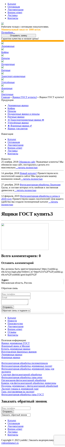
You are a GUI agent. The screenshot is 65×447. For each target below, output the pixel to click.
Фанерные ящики (10, 357)
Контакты (13, 18)
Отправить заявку (18, 35)
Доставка (13, 15)
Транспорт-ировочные (13, 76)
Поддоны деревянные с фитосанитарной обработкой (29, 386)
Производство (15, 323)
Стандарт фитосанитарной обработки (21, 374)
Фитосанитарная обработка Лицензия (40, 184)
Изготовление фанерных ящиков (19, 351)
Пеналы (5, 58)
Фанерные (6, 88)
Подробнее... (8, 32)
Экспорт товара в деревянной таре (19, 388)
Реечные (5, 70)
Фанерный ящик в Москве (15, 346)
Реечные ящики (16, 116)
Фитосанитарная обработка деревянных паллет (26, 366)
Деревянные (8, 46)
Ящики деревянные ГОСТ (15, 343)
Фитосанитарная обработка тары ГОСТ (22, 394)
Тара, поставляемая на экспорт (17, 391)
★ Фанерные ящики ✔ (20, 125)
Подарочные (8, 64)
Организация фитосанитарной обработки (23, 380)
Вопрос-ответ (15, 12)
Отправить (8, 307)
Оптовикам (14, 6)
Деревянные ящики (18, 105)
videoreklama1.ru (10, 443)
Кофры (5, 52)
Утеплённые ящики (18, 122)
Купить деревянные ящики (15, 349)
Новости (12, 320)
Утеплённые (8, 82)
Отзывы (12, 332)
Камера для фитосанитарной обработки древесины (28, 383)
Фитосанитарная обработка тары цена (21, 377)
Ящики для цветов (18, 128)
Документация (15, 9)
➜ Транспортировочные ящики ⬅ (26, 119)
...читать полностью (26, 167)
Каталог (12, 4)
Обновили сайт (27, 161)
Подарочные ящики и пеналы (24, 114)
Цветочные (7, 94)
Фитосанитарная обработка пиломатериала (24, 363)
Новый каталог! (28, 173)
